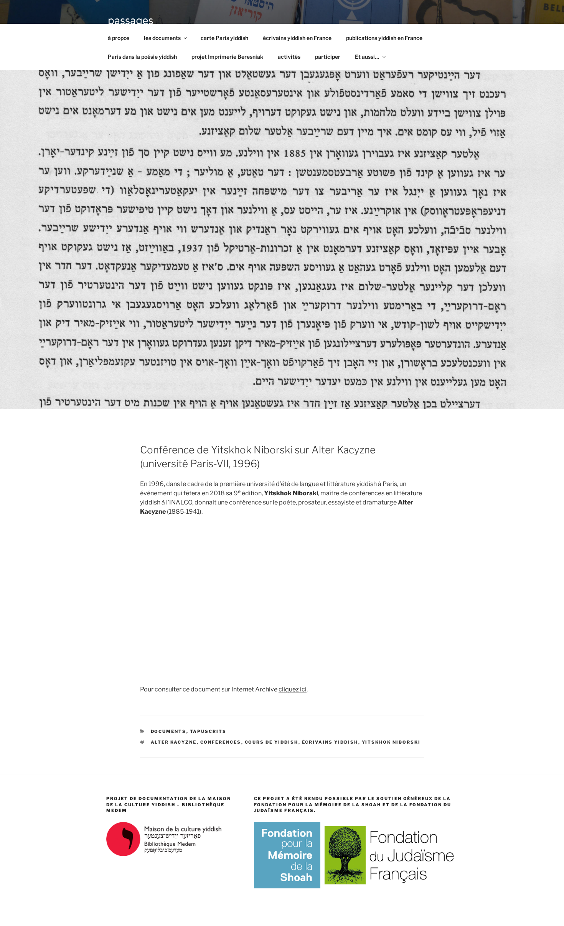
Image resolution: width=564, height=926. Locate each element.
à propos (118, 38)
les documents (162, 38)
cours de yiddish (271, 742)
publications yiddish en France (384, 38)
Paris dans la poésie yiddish (142, 56)
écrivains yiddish (330, 742)
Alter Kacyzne (174, 742)
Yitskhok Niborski (391, 742)
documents (168, 731)
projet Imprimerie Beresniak (227, 56)
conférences (220, 742)
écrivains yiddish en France (297, 38)
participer (327, 56)
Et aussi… (367, 56)
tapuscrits (208, 731)
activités (289, 56)
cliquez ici (293, 689)
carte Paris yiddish (224, 38)
